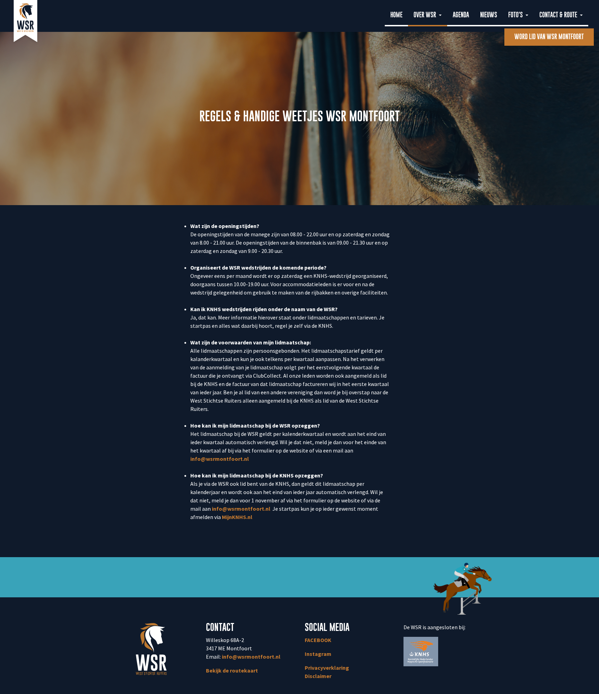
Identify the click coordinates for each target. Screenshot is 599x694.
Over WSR (425, 15)
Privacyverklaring (327, 667)
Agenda (461, 15)
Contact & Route (559, 15)
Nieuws (488, 15)
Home (396, 15)
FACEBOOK (318, 639)
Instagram (318, 653)
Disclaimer (318, 676)
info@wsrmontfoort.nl (219, 458)
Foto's (516, 15)
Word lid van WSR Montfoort (549, 37)
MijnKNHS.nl (237, 516)
